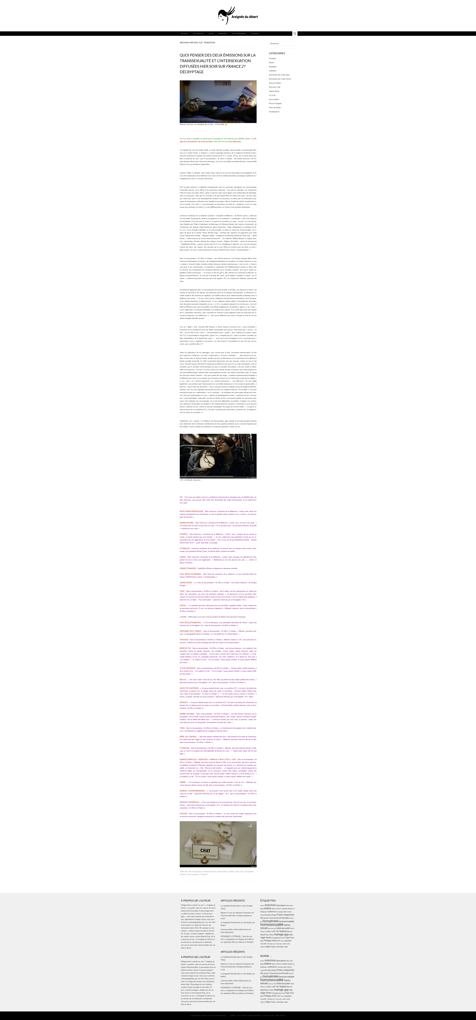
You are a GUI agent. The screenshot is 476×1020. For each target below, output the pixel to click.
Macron (289, 931)
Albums (271, 62)
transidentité (249, 871)
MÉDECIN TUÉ (185, 648)
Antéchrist (270, 905)
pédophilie (288, 941)
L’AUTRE (183, 617)
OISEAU (183, 557)
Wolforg (280, 1015)
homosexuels (272, 928)
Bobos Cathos (276, 909)
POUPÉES (184, 534)
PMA (278, 941)
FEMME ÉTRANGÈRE (188, 568)
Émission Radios (275, 83)
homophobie (271, 921)
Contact (255, 33)
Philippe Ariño (270, 941)
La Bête (268, 931)
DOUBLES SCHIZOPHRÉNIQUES (192, 791)
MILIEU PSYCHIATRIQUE (189, 688)
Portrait (223, 33)
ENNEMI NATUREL (187, 523)
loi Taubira (281, 931)
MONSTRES (203, 759)
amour (262, 905)
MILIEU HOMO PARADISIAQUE (191, 511)
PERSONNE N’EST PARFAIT (191, 631)
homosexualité (271, 924)
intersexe (213, 871)
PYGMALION (184, 548)
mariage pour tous (278, 938)
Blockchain (289, 905)
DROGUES (184, 702)
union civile (286, 943)
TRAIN (182, 728)
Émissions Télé (274, 87)
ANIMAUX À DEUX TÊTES (220, 759)
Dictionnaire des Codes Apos (279, 75)
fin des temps (271, 915)
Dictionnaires (239, 33)
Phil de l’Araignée (195, 871)
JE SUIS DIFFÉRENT (188, 668)
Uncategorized (274, 112)
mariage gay (281, 934)
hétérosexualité (283, 928)
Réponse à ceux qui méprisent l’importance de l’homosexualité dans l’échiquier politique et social (237, 915)
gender (266, 918)
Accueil (184, 33)
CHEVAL (183, 605)
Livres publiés (274, 99)
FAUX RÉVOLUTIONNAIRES (190, 574)
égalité (286, 946)
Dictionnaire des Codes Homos (280, 79)
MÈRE (188, 737)
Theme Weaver (254, 1015)
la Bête (221, 124)
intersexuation (222, 871)
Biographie (273, 67)
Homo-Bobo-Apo (234, 141)
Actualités (198, 33)
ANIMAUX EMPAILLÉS (188, 759)
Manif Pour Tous (266, 935)
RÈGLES (183, 680)
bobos (267, 908)
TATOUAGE (184, 640)
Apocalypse (281, 905)
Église (268, 947)
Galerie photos (274, 91)
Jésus (262, 931)
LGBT (273, 931)
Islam (292, 928)
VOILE (182, 591)
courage (280, 912)
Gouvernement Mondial (278, 918)
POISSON (183, 814)
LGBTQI (231, 871)
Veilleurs (262, 946)
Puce (282, 941)
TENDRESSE (194, 802)
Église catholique (277, 947)
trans (242, 871)
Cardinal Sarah (287, 909)
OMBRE (183, 782)
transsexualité (192, 874)
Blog (211, 33)
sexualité (263, 944)
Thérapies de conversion (274, 943)
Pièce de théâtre (275, 107)
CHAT (234, 759)
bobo (262, 909)
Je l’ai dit (272, 95)
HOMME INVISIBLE (187, 714)
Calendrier (272, 71)
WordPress (220, 1015)
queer (237, 871)
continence (272, 911)
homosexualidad (286, 921)
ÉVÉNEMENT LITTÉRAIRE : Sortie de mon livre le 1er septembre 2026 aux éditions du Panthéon (237, 939)
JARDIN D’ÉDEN (186, 583)
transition (183, 874)
